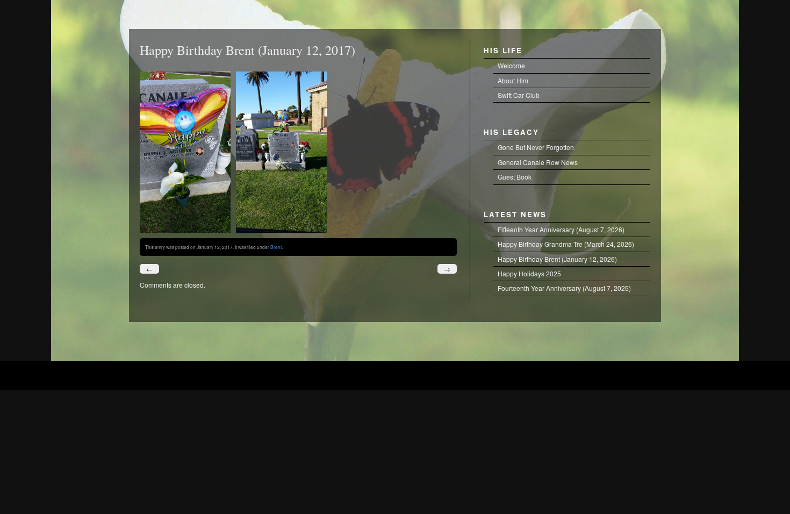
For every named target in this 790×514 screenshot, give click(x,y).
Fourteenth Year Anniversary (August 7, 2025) (564, 287)
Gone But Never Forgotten (536, 147)
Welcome (511, 65)
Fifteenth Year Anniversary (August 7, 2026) (561, 229)
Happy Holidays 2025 (529, 273)
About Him (513, 80)
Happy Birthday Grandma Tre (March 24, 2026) (566, 243)
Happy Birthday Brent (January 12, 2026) (557, 258)
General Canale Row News (538, 162)
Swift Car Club (519, 94)
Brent (276, 247)
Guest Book (515, 176)
